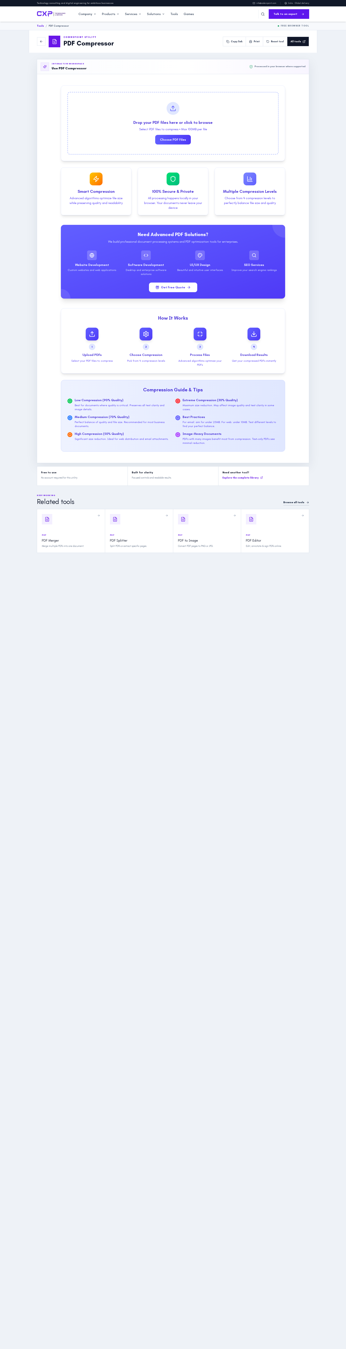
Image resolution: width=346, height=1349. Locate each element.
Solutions (154, 14)
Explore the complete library (240, 477)
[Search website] (263, 14)
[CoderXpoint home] (51, 14)
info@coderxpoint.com (266, 3)
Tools (174, 14)
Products (108, 14)
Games (189, 14)
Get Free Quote (173, 287)
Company (85, 14)
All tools (296, 41)
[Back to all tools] (41, 41)
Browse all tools (293, 502)
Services (131, 14)
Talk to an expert (285, 13)
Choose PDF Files (173, 139)
